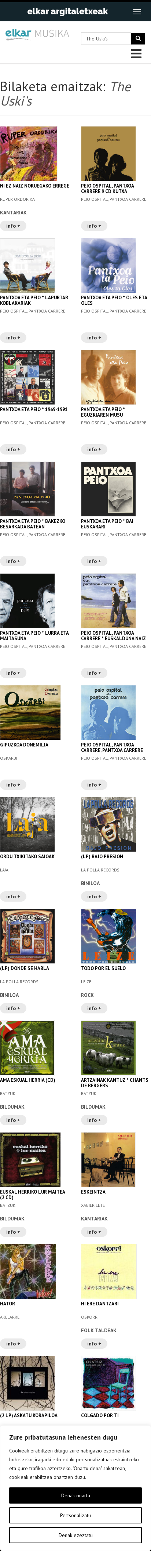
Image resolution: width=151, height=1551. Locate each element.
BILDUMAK (12, 1106)
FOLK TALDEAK (99, 1330)
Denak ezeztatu (76, 1535)
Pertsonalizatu (75, 1515)
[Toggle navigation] (137, 12)
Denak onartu (75, 1495)
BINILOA (90, 883)
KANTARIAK (13, 212)
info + (13, 225)
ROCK (87, 995)
